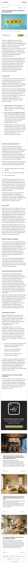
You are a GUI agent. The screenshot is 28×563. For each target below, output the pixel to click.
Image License (6, 556)
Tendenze (20, 7)
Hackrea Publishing (6, 31)
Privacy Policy (18, 556)
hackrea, (5, 2)
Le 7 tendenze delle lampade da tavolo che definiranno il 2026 (13, 538)
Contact (23, 556)
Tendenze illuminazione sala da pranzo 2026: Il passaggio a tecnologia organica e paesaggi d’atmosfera (14, 457)
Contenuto (6, 35)
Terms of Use (12, 556)
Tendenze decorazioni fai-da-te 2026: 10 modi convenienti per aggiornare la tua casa (13, 498)
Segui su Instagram (14, 426)
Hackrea (15, 561)
